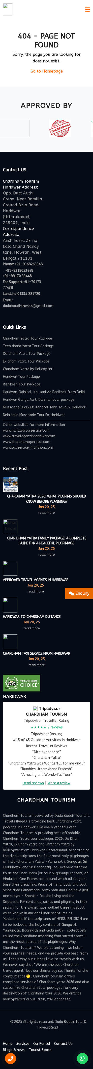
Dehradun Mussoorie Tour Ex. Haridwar (34, 415)
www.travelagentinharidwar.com (29, 436)
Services (23, 1044)
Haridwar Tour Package (21, 377)
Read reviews (33, 783)
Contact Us (63, 1044)
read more (46, 513)
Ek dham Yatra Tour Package (26, 361)
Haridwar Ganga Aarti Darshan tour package (38, 400)
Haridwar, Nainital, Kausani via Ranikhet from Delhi (44, 392)
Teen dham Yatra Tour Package (28, 346)
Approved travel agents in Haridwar (35, 580)
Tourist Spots (40, 1050)
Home (8, 1044)
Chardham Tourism (46, 714)
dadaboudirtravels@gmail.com (28, 306)
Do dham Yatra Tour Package (26, 354)
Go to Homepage (47, 71)
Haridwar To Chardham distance (32, 617)
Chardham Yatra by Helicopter (27, 369)
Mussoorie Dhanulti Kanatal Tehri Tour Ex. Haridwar (44, 407)
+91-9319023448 (19, 270)
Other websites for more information (34, 425)
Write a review (59, 783)
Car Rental (41, 1044)
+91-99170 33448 (17, 276)
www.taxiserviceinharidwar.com (28, 447)
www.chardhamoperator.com (26, 442)
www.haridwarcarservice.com (26, 430)
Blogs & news (14, 1050)
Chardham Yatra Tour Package (27, 338)
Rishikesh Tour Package (21, 384)
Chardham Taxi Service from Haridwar (36, 653)
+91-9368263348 (29, 264)
